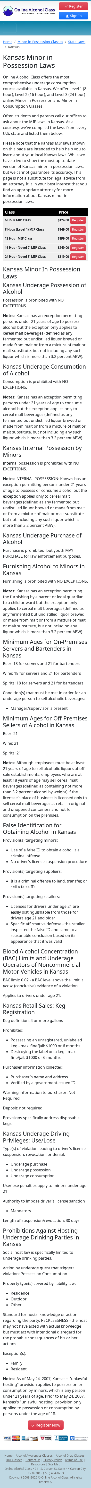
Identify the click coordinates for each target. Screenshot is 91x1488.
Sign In (75, 15)
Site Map (54, 1464)
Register (75, 6)
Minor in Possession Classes (40, 41)
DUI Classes (14, 1460)
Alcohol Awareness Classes (34, 1455)
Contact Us (32, 1460)
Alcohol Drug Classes (70, 1455)
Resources (38, 1464)
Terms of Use (74, 1460)
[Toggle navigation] (10, 28)
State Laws (76, 41)
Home (7, 41)
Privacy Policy (52, 1460)
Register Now (47, 1425)
